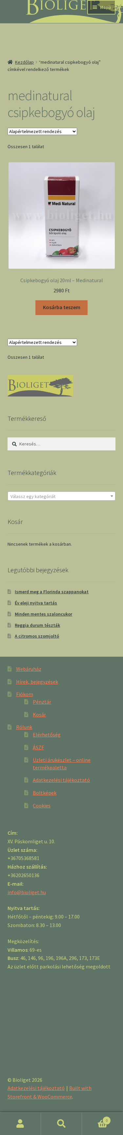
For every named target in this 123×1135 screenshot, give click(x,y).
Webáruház (28, 669)
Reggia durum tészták (37, 625)
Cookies (42, 805)
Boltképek (44, 792)
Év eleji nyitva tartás (36, 603)
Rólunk (24, 727)
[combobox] (62, 496)
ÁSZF (38, 747)
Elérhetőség (47, 734)
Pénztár (42, 701)
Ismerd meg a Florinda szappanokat (52, 592)
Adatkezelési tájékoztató (61, 780)
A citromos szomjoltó (37, 636)
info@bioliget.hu (27, 892)
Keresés (61, 1124)
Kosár (39, 714)
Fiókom (24, 694)
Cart (95, 1118)
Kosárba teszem (61, 307)
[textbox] (61, 496)
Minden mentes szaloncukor (43, 614)
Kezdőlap (24, 62)
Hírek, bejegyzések (37, 681)
